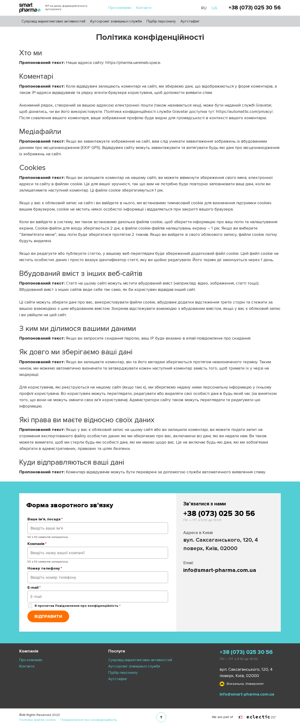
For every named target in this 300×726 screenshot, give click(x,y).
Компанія (36, 543)
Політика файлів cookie (37, 720)
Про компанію (119, 7)
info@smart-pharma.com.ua (219, 570)
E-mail (34, 587)
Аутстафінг (190, 21)
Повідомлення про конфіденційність (88, 720)
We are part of (223, 717)
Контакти (143, 7)
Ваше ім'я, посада (45, 519)
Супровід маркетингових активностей (53, 21)
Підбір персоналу (161, 21)
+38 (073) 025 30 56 (255, 7)
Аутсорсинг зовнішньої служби (116, 21)
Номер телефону (44, 568)
